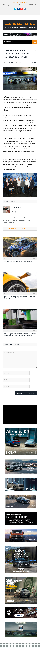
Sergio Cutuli (9, 62)
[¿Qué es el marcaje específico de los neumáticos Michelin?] (20, 283)
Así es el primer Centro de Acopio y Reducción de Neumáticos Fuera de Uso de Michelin (20, 335)
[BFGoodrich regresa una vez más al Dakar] (20, 248)
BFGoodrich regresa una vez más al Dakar (18, 262)
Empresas (34, 62)
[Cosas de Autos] (20, 24)
